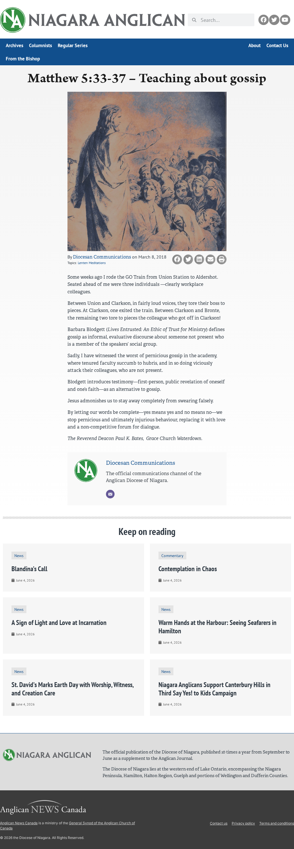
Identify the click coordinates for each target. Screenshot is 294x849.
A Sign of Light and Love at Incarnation (59, 622)
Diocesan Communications (102, 257)
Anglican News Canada (19, 823)
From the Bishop (23, 59)
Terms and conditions (276, 823)
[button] (177, 259)
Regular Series (73, 45)
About (254, 45)
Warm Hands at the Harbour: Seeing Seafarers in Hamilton (217, 626)
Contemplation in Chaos (187, 568)
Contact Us (277, 45)
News (19, 555)
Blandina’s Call (29, 568)
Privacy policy (243, 823)
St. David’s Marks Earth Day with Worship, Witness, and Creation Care (72, 688)
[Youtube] (285, 20)
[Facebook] (263, 20)
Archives (14, 45)
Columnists (40, 45)
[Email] (110, 494)
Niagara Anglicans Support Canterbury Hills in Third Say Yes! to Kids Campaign (214, 688)
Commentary (172, 555)
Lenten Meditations (92, 263)
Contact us (218, 823)
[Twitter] (274, 20)
